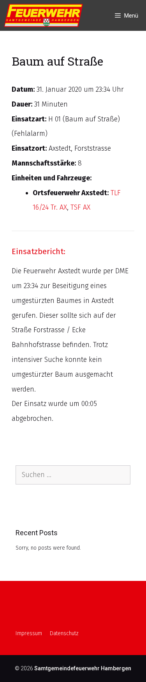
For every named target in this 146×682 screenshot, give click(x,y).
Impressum (29, 633)
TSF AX (80, 207)
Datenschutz (64, 633)
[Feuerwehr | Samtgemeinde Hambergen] (45, 15)
